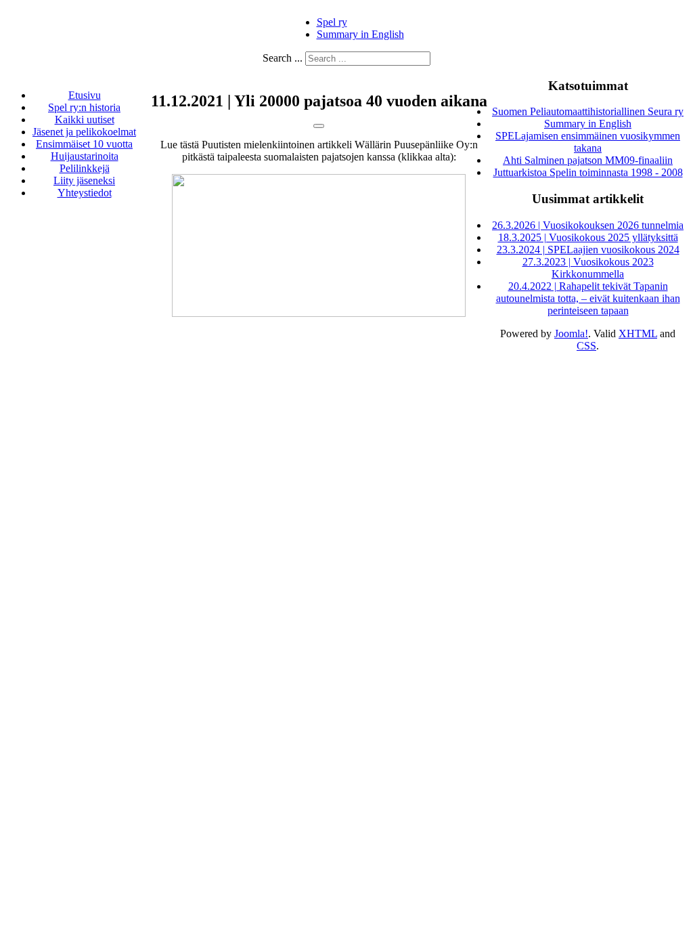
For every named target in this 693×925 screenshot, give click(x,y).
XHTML (638, 333)
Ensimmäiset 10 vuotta (84, 144)
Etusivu (84, 95)
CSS (586, 345)
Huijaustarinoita (84, 156)
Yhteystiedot (85, 192)
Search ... (283, 58)
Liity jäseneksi (84, 180)
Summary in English (360, 34)
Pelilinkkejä (85, 168)
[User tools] (318, 126)
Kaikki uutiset (84, 119)
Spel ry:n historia (84, 107)
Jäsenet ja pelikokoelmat (84, 131)
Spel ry (332, 22)
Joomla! (571, 333)
